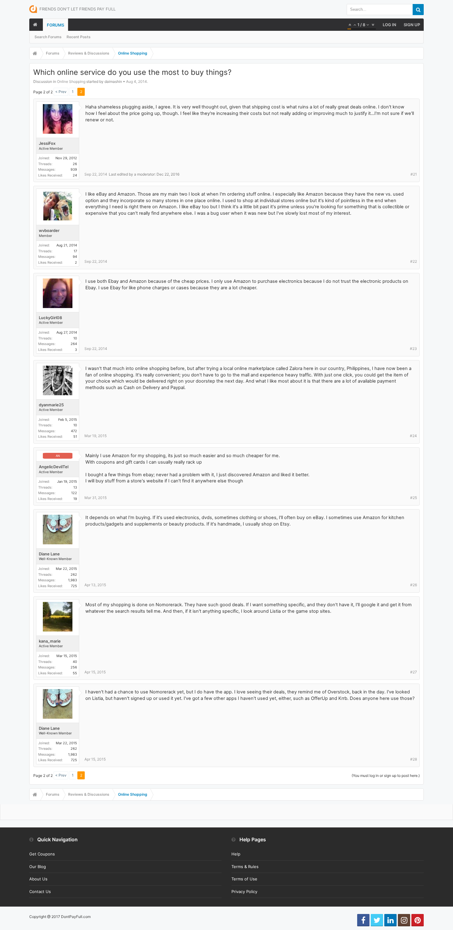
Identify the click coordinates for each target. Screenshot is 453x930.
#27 (413, 672)
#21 (413, 174)
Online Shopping (71, 81)
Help (235, 853)
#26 (413, 585)
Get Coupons (42, 853)
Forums (55, 24)
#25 (413, 497)
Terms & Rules (245, 866)
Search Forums (48, 37)
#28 (413, 759)
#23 (413, 348)
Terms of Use (244, 878)
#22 (413, 261)
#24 (413, 435)
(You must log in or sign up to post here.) (386, 775)
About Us (38, 878)
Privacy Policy (244, 891)
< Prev (61, 91)
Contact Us (40, 891)
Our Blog (37, 866)
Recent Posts (79, 37)
